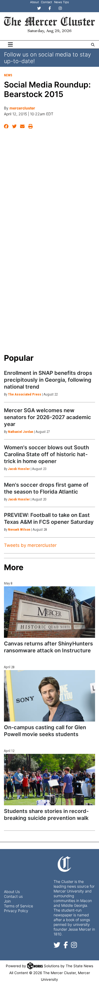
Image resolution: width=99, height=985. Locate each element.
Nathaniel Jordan (20, 432)
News (8, 75)
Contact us (13, 896)
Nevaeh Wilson (19, 529)
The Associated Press (24, 394)
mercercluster (22, 108)
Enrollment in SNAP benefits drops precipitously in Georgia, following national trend (48, 380)
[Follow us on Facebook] (66, 946)
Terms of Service (18, 906)
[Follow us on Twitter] (57, 946)
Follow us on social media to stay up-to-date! (47, 58)
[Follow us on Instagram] (74, 946)
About (34, 2)
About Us (12, 891)
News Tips (61, 2)
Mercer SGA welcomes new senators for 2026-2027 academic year (47, 417)
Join (7, 901)
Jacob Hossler (19, 469)
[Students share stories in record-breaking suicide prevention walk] (49, 779)
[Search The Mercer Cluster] (93, 44)
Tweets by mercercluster (30, 545)
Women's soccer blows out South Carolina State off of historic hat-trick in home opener (46, 454)
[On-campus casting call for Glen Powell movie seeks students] (49, 696)
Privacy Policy (16, 910)
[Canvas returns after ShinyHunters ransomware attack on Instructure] (49, 612)
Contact (46, 2)
